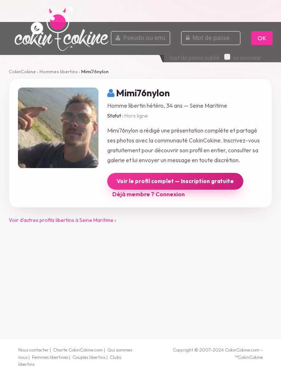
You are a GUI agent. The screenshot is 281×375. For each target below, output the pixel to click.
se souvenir (247, 57)
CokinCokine (22, 71)
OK (262, 38)
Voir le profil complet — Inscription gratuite (175, 181)
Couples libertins (88, 357)
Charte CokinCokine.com (78, 350)
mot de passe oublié (194, 57)
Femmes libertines (50, 357)
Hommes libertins (59, 71)
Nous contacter (33, 350)
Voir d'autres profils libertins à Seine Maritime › (62, 220)
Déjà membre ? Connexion (148, 194)
